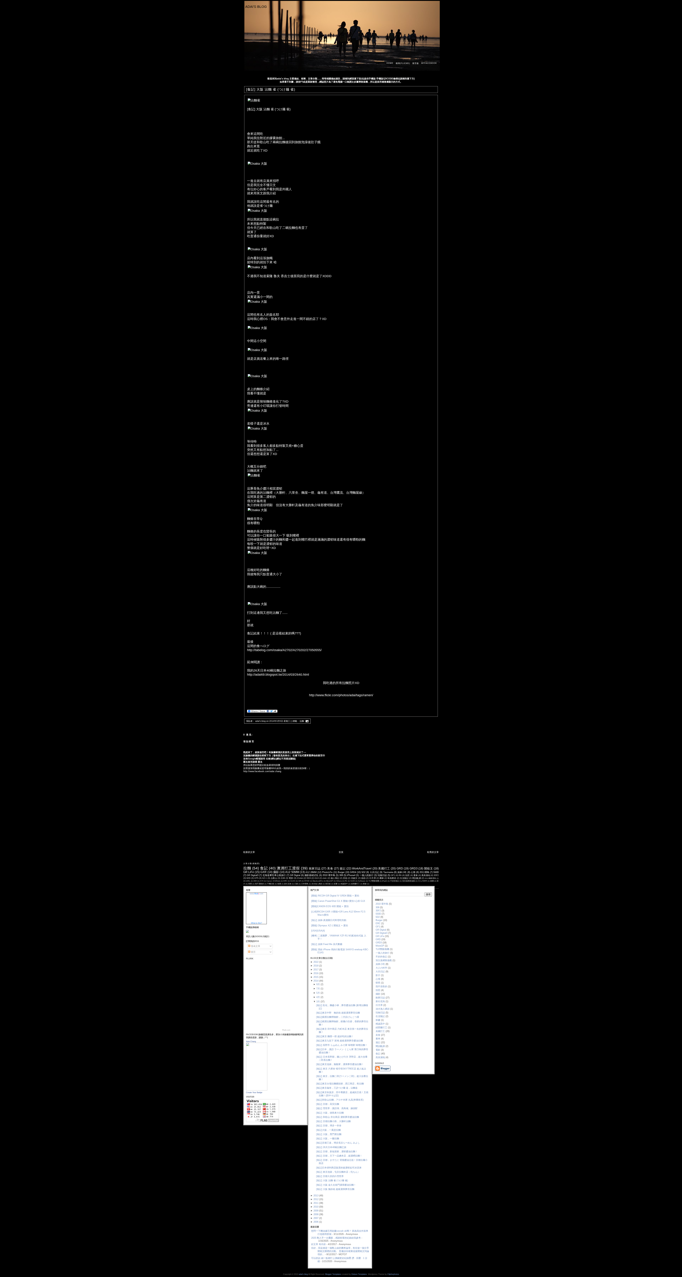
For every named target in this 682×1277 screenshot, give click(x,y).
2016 (315, 973)
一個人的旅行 (366, 875)
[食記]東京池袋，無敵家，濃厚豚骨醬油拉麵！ (340, 1064)
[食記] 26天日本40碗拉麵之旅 (331, 1147)
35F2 (436, 875)
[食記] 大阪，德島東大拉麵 (330, 1112)
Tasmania (388, 872)
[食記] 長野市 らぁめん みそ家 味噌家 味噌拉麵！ (341, 1045)
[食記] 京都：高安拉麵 (327, 1104)
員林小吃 (402, 872)
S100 (352, 881)
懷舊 (250, 884)
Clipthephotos (393, 1274)
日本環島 (304, 884)
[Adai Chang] (256, 1089)
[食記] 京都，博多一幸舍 (328, 1125)
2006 (315, 1222)
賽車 (415, 875)
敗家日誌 (315, 868)
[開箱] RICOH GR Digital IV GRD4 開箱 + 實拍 (335, 895)
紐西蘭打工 (355, 884)
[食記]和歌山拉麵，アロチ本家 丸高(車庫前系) (340, 1099)
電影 (291, 878)
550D (436, 872)
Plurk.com (286, 1030)
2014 (315, 980)
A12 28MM (311, 872)
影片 (378, 975)
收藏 (279, 884)
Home (389, 63)
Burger (341, 872)
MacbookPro (318, 881)
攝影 (276, 872)
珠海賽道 (392, 878)
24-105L (246, 881)
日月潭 (372, 878)
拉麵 (302, 721)
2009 (315, 1210)
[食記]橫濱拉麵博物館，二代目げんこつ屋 (337, 1017)
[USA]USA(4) (318, 930)
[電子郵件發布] (306, 721)
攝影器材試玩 (311, 875)
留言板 (328, 884)
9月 (318, 984)
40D (255, 881)
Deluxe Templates (359, 1274)
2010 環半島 (329, 875)
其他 (345, 878)
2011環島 (424, 872)
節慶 (335, 884)
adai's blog (256, 7)
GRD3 (414, 868)
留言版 (415, 63)
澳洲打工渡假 (288, 868)
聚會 (365, 884)
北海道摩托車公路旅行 (274, 875)
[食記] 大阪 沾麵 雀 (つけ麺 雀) (270, 89)
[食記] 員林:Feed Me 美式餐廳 (326, 944)
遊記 (342, 868)
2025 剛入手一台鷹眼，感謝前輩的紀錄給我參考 (336, 1237)
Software (361, 881)
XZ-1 (264, 878)
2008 (315, 1214)
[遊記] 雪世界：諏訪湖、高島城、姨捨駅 (337, 1108)
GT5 (256, 878)
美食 (330, 868)
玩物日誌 (382, 875)
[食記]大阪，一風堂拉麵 (328, 1130)
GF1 (393, 875)
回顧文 (354, 878)
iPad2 (384, 881)
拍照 (407, 875)
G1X (317, 878)
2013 (315, 1195)
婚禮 (432, 881)
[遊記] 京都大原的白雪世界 (330, 1176)
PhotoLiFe (327, 872)
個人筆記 (335, 878)
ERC (285, 881)
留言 (253, 952)
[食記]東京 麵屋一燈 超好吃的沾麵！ (335, 1036)
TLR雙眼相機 (374, 881)
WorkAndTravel (362, 868)
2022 (315, 962)
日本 (283, 878)
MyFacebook (429, 63)
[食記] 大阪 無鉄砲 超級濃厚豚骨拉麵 (335, 1189)
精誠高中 (344, 884)
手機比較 (270, 884)
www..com (256, 894)
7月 (318, 988)
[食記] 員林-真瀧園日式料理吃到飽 (328, 920)
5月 (318, 993)
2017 (315, 969)
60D (249, 878)
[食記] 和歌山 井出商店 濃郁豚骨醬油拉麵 (337, 1117)
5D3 (309, 878)
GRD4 (353, 872)
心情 (413, 872)
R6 (400, 875)
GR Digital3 (252, 875)
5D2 (363, 872)
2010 (315, 1206)
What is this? (256, 923)
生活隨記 (404, 878)
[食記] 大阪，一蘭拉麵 (327, 1138)
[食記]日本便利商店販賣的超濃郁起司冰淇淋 (338, 1167)
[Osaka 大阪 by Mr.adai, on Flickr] (257, 163)
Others (339, 881)
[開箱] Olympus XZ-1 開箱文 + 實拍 (329, 925)
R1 (346, 881)
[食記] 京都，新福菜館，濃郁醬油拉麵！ (337, 1151)
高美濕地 (425, 875)
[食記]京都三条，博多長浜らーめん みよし (338, 1142)
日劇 (296, 884)
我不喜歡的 (259, 884)
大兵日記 (374, 872)
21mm (300, 878)
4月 (318, 997)
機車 (382, 878)
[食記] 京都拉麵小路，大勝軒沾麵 (333, 1121)
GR (299, 881)
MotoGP (329, 881)
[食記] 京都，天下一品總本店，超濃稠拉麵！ (339, 1155)
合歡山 (274, 878)
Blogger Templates (333, 1274)
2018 (315, 965)
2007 (315, 1218)
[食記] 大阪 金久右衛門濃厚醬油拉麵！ (336, 1185)
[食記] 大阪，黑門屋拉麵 (328, 1134)
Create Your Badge (254, 1092)
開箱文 (428, 868)
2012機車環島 (430, 878)
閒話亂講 (416, 878)
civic (325, 878)
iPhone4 (351, 875)
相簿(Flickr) (403, 63)
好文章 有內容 (318, 1244)
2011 (315, 1203)
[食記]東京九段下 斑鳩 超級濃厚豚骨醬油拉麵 (339, 1040)
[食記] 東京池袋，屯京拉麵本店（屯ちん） (338, 1172)
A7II (261, 881)
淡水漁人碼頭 (317, 884)
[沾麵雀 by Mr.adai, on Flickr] (254, 100)
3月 (318, 1001)
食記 (264, 868)
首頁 (341, 852)
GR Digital (295, 875)
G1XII (292, 881)
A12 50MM (292, 872)
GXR (263, 872)
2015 (315, 977)
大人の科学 (422, 881)
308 (341, 875)
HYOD (306, 881)
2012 (315, 1199)
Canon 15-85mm (273, 881)
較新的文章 (249, 852)
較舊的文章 (433, 852)
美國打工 (384, 868)
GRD (400, 868)
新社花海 (287, 884)
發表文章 (255, 946)
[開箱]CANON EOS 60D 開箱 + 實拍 (330, 906)
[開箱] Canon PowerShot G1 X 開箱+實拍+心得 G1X (338, 901)
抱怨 (363, 878)
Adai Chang (251, 1041)
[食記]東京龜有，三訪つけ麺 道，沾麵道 (337, 1088)
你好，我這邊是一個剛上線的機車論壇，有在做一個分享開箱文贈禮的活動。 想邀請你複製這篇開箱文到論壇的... (340, 1251)
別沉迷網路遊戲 (408, 881)
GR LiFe (248, 872)
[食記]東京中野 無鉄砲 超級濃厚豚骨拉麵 (338, 1012)
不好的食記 (394, 881)
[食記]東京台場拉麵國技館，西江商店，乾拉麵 (340, 1083)
